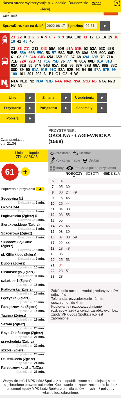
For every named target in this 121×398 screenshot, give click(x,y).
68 (79, 57)
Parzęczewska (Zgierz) (19, 307)
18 (13, 41)
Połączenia (48, 108)
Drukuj (93, 160)
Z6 (19, 49)
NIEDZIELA (111, 174)
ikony (59, 168)
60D (111, 53)
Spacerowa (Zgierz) (16, 233)
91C (53, 70)
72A (23, 61)
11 (85, 37)
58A (61, 53)
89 (22, 70)
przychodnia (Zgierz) (17, 342)
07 (61, 237)
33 (68, 209)
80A (82, 61)
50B (61, 49)
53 (68, 260)
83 (30, 65)
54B (14, 53)
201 (30, 74)
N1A (14, 81)
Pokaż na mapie (67, 160)
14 (104, 37)
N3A (39, 81)
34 (61, 265)
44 (68, 204)
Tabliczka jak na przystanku (95, 168)
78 (75, 61)
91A (35, 70)
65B (59, 57)
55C (40, 53)
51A (69, 49)
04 (61, 209)
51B (78, 49)
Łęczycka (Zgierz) (15, 298)
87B (87, 65)
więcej (97, 3)
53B (110, 49)
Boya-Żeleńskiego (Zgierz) (22, 333)
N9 (20, 85)
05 (61, 187)
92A (61, 70)
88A (96, 65)
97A (97, 70)
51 (68, 271)
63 (25, 57)
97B (106, 70)
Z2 (19, 37)
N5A (76, 81)
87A (79, 65)
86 (71, 65)
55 (68, 215)
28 (61, 277)
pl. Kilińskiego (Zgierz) (18, 255)
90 (28, 70)
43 (25, 41)
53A (93, 49)
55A (23, 53)
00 (61, 192)
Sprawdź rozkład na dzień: (23, 26)
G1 (57, 74)
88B (105, 65)
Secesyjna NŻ (12, 199)
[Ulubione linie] (23, 171)
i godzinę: (75, 26)
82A (14, 65)
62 (19, 57)
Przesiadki (62, 153)
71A (110, 57)
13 (98, 37)
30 (68, 187)
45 (31, 41)
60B (94, 53)
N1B (23, 81)
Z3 (13, 49)
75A (46, 61)
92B (70, 70)
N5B (86, 81)
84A (38, 65)
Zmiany (48, 98)
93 (78, 70)
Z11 (27, 49)
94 (84, 70)
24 (68, 192)
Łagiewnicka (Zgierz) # (19, 216)
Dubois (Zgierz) (13, 263)
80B (91, 61)
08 (61, 232)
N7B (111, 81)
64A (33, 57)
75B (55, 61)
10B (78, 37)
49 (75, 192)
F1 (51, 74)
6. (45, 74)
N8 (13, 85)
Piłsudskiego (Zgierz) (18, 272)
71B (14, 61)
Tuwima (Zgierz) (13, 316)
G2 (64, 74)
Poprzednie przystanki (18, 189)
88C (114, 65)
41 (19, 41)
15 (110, 37)
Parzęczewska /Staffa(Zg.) (22, 368)
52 (86, 49)
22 (61, 243)
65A (50, 57)
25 (61, 204)
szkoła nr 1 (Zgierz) (16, 281)
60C (102, 53)
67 (73, 57)
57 (54, 53)
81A (100, 61)
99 (114, 70)
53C (102, 49)
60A (85, 53)
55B (31, 53)
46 (68, 226)
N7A (102, 81)
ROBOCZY (74, 174)
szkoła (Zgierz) (12, 350)
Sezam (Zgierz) (13, 324)
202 (38, 74)
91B (44, 70)
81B (109, 61)
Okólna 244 (10, 207)
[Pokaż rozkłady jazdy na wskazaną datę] (105, 26)
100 (14, 74)
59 (78, 53)
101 (22, 74)
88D (14, 70)
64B (41, 57)
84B (46, 65)
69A (86, 57)
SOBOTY (92, 174)
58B (70, 53)
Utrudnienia (84, 98)
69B (95, 57)
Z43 (44, 49)
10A (69, 37)
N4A (58, 81)
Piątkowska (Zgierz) (17, 289)
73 (39, 61)
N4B (67, 81)
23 (61, 271)
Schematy (84, 108)
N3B (49, 81)
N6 (94, 81)
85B (64, 65)
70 (102, 57)
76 (63, 61)
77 (69, 61)
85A (55, 65)
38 (68, 237)
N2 (32, 81)
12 (91, 37)
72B (31, 61)
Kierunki (85, 153)
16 (116, 37)
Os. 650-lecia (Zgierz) (18, 359)
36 (61, 254)
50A (52, 49)
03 (61, 215)
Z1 (13, 37)
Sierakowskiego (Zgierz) (20, 225)
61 (13, 57)
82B (23, 65)
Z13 (35, 49)
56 (48, 53)
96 (90, 70)
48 (68, 248)
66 (66, 57)
